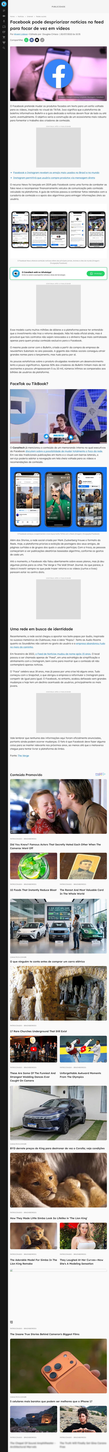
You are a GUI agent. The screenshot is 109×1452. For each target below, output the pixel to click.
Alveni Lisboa (21, 34)
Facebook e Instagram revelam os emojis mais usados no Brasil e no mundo (56, 172)
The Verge (23, 755)
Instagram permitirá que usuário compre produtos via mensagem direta (54, 177)
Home (12, 16)
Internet (30, 16)
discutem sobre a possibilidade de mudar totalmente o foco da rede (64, 451)
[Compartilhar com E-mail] (37, 40)
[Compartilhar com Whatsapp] (26, 40)
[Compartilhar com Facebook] (32, 40)
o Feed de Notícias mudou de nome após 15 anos (63, 653)
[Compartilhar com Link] (42, 40)
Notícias (21, 16)
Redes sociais (41, 16)
